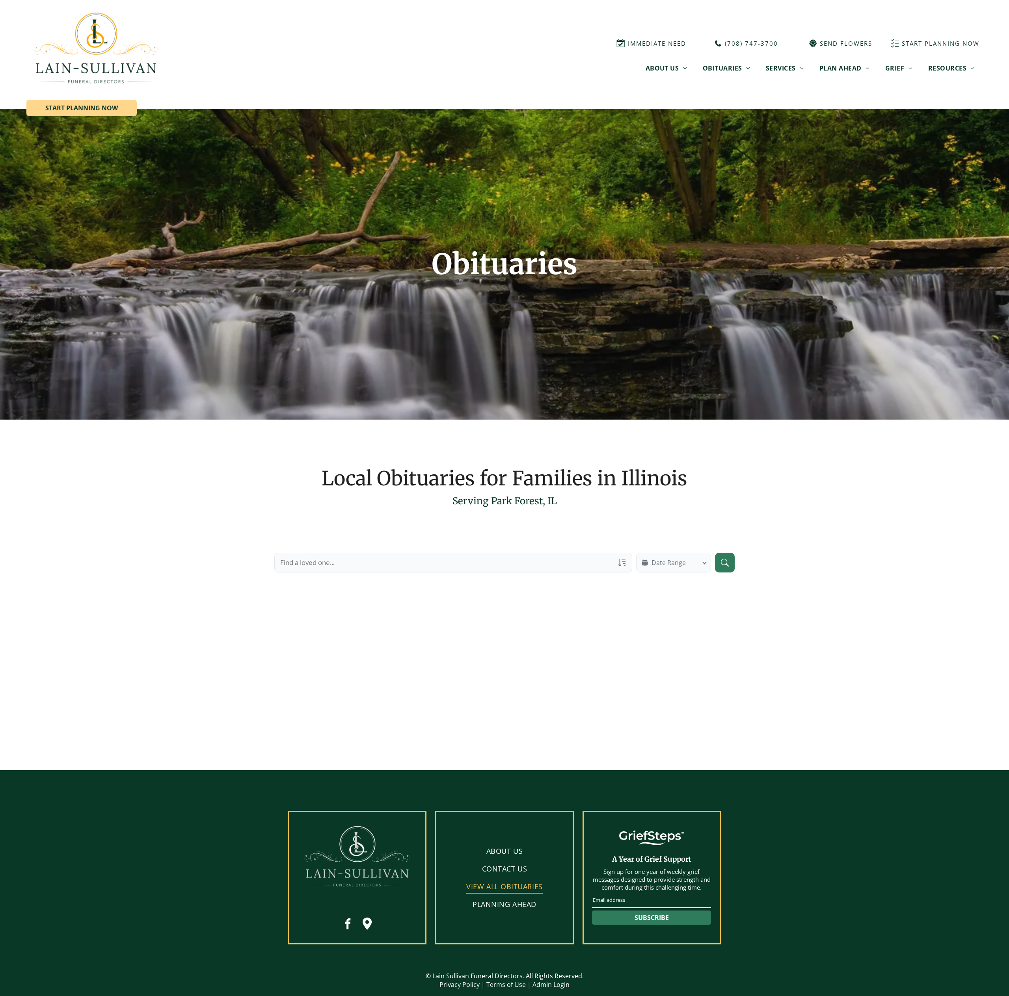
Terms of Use (506, 984)
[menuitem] (666, 68)
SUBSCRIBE (652, 917)
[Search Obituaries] (725, 562)
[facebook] (347, 925)
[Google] (367, 925)
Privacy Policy (459, 984)
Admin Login (551, 984)
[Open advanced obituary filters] (621, 562)
